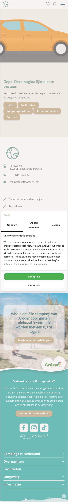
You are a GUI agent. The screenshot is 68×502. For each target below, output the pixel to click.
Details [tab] (56, 224)
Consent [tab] (12, 224)
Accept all (34, 276)
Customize (34, 285)
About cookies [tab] (34, 224)
